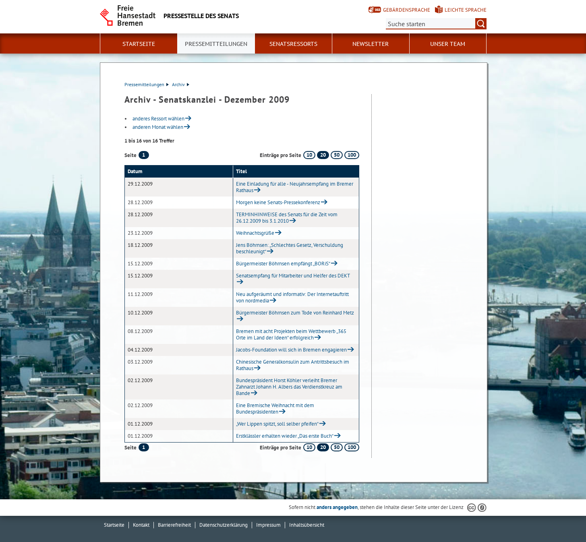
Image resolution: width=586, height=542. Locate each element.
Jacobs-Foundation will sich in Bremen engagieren (291, 349)
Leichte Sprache (466, 9)
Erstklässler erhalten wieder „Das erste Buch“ (284, 435)
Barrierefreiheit (174, 524)
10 (309, 154)
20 (323, 154)
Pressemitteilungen (144, 84)
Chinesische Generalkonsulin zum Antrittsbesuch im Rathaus (292, 365)
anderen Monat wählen (158, 127)
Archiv (178, 84)
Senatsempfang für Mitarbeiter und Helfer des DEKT (293, 275)
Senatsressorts (293, 44)
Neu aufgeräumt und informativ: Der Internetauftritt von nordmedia (292, 297)
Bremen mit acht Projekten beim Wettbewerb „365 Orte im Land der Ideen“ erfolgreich (291, 334)
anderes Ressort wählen (158, 118)
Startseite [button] (138, 44)
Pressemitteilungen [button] (216, 44)
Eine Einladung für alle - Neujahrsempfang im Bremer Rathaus (294, 187)
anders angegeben (337, 507)
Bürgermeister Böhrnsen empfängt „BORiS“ (283, 263)
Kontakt (141, 524)
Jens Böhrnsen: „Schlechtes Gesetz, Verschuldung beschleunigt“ (289, 248)
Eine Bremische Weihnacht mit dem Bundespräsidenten (275, 408)
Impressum (268, 524)
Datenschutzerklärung (223, 524)
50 (337, 154)
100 (352, 154)
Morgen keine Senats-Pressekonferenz (278, 202)
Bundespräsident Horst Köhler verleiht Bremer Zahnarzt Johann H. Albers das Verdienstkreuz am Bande (289, 387)
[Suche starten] (481, 23)
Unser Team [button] (447, 44)
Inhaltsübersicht (306, 524)
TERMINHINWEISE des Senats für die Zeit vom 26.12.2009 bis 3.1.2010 (287, 217)
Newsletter (370, 44)
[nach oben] (561, 517)
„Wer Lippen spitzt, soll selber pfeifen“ (277, 423)
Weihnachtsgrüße (255, 233)
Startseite (114, 524)
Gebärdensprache (406, 9)
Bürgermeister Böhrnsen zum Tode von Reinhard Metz (295, 312)
